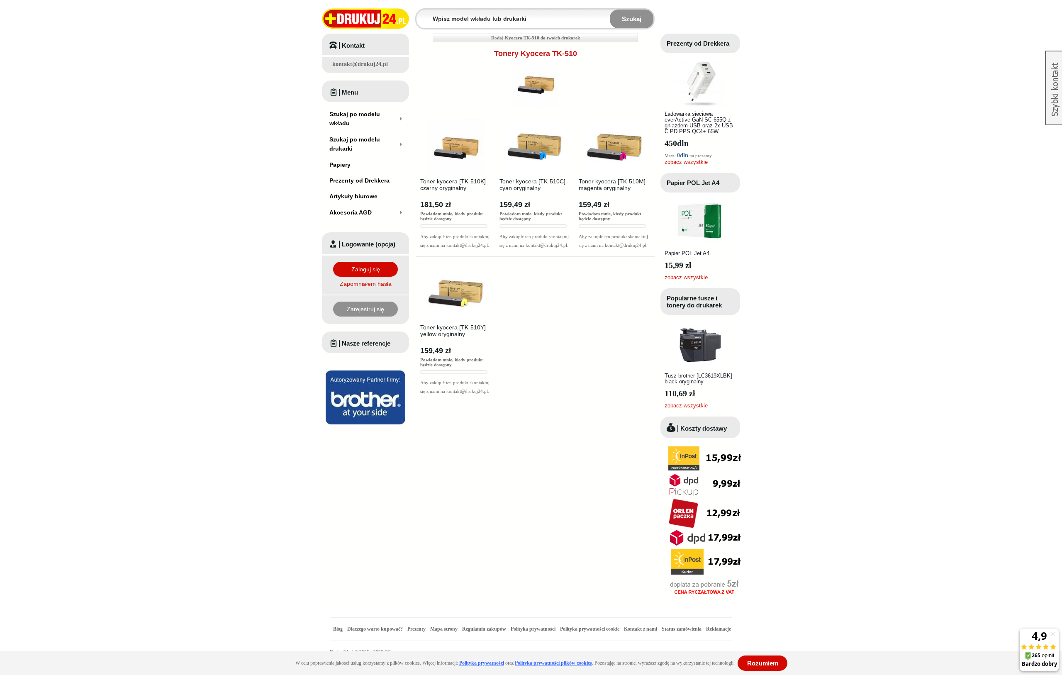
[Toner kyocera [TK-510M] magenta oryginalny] (614, 121)
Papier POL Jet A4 (693, 182)
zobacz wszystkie (686, 162)
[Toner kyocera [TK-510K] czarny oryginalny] (456, 121)
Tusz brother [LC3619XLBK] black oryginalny (698, 379)
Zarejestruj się (365, 309)
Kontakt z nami (640, 629)
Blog (338, 629)
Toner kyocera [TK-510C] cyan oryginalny (532, 184)
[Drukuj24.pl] (365, 18)
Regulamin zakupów (484, 629)
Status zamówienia (682, 629)
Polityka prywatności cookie (589, 629)
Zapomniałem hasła (366, 283)
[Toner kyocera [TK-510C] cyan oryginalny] (535, 121)
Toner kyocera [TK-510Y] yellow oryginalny (453, 330)
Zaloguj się (365, 269)
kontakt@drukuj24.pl (360, 64)
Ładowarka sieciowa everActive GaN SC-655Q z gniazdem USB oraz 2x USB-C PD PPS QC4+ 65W (700, 122)
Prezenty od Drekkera (698, 43)
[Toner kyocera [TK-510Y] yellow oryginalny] (456, 267)
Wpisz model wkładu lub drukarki (421, 14)
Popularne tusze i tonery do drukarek (694, 302)
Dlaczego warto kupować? (375, 629)
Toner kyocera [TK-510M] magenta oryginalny (612, 184)
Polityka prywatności (533, 629)
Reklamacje (718, 629)
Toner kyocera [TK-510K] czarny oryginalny (453, 184)
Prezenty (416, 629)
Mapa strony (444, 629)
